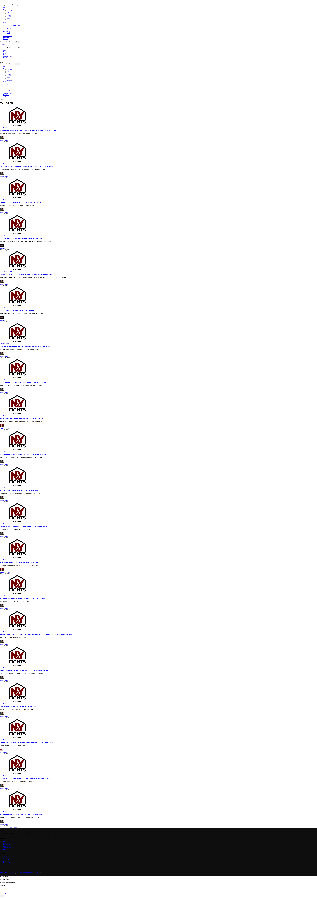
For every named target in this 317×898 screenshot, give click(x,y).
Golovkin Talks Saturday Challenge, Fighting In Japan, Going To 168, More (26, 274)
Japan (7, 127)
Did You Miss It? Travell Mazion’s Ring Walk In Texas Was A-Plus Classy (25, 778)
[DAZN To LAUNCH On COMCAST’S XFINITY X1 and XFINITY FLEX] (17, 377)
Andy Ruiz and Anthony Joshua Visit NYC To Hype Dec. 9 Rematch (23, 598)
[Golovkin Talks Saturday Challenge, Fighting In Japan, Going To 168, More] (17, 269)
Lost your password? (5, 893)
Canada (7, 271)
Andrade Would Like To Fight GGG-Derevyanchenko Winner (21, 238)
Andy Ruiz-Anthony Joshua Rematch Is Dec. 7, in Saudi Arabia (21, 814)
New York (2, 235)
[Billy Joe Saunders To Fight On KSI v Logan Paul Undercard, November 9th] (17, 341)
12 (6, 827)
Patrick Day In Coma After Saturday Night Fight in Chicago (20, 202)
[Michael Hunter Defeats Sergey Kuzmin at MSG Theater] (17, 485)
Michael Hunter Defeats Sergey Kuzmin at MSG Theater (19, 490)
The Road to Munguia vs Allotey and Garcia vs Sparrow (19, 562)
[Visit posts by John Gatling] (2, 751)
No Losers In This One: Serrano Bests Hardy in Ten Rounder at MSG (23, 454)
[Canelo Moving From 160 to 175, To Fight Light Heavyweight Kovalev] (17, 521)
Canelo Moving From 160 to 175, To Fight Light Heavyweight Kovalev (24, 526)
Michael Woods (4, 140)
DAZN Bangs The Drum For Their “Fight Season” (17, 310)
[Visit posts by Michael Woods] (2, 139)
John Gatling (3, 752)
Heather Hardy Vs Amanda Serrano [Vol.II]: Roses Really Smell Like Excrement (27, 742)
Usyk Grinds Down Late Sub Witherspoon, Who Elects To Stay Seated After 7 (26, 166)
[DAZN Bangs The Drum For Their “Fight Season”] (17, 305)
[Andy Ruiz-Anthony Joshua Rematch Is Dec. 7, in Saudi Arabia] (17, 809)
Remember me (6, 890)
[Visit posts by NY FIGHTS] (2, 247)
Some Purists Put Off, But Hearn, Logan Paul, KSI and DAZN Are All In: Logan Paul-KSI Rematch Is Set (36, 634)
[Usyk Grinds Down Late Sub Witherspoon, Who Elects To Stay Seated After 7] (17, 161)
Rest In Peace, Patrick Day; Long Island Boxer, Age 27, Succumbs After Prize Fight (28, 130)
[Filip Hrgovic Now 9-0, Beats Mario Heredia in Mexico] (17, 701)
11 (4, 827)
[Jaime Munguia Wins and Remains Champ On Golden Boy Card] (17, 413)
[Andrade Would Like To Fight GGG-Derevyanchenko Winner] (17, 233)
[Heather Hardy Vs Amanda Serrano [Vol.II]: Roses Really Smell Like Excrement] (17, 737)
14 (9, 827)
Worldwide (3, 127)
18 (16, 827)
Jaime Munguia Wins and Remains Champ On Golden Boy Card (22, 418)
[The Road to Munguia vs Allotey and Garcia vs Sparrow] (17, 557)
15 (11, 827)
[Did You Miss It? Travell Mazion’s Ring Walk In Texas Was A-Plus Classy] (17, 773)
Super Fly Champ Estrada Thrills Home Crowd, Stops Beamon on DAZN (25, 670)
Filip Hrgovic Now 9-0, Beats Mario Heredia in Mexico (18, 706)
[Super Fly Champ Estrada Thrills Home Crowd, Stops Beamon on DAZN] (17, 665)
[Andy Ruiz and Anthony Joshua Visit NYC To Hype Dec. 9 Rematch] (17, 593)
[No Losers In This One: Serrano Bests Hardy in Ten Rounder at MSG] (17, 449)
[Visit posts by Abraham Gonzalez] (2, 427)
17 (14, 827)
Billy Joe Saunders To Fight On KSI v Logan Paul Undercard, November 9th (26, 346)
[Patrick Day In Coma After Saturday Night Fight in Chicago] (17, 197)
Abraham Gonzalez (5, 428)
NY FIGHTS (3, 2)
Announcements (4, 343)
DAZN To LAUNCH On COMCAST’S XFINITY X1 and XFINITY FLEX (25, 382)
